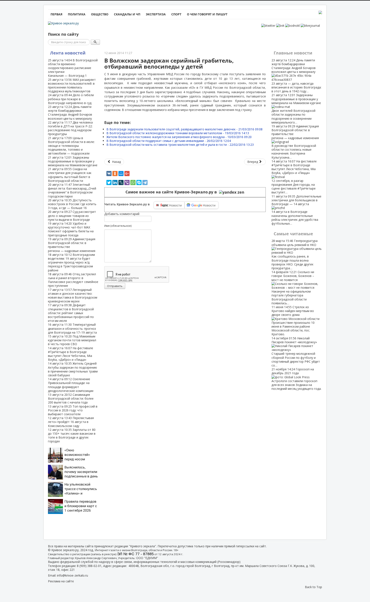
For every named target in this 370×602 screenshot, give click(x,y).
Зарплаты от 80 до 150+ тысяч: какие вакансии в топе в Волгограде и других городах (71, 435)
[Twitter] (109, 182)
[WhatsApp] (133, 182)
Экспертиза (156, 14)
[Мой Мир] (121, 173)
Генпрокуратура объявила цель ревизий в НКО (295, 254)
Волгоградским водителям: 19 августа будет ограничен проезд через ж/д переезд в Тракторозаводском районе (71, 262)
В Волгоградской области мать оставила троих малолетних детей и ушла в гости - (180, 145)
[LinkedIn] (115, 182)
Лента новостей (67, 53)
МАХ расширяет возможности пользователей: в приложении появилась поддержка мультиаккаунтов (72, 85)
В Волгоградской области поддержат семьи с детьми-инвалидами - (168, 141)
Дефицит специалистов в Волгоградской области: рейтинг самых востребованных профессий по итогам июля (71, 313)
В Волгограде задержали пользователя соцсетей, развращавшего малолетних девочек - (184, 129)
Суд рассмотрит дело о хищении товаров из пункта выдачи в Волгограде (72, 215)
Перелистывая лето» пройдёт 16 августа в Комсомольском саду (71, 422)
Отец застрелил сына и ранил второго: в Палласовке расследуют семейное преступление (73, 280)
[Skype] (139, 182)
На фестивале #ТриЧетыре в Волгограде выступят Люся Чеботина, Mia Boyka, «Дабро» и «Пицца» (70, 354)
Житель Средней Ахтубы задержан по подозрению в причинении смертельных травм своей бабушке (73, 369)
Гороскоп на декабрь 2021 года (296, 379)
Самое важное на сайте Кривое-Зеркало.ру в (172, 192)
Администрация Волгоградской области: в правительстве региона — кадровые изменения (71, 245)
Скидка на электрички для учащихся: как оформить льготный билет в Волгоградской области (69, 175)
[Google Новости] (201, 205)
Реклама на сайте (61, 581)
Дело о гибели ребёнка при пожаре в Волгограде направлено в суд (71, 99)
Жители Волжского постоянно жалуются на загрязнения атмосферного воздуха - (179, 137)
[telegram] (145, 182)
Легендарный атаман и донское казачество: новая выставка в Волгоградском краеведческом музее (72, 295)
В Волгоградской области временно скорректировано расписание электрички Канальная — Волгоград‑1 (73, 68)
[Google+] (127, 173)
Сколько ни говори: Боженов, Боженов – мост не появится (293, 287)
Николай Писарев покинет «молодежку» (296, 351)
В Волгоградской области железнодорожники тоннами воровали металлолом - (177, 133)
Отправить (114, 286)
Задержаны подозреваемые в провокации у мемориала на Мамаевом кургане (72, 161)
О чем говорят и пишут (207, 14)
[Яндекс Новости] (169, 205)
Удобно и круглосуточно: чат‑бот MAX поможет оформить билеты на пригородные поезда (71, 229)
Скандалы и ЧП (127, 14)
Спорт (176, 14)
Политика (76, 14)
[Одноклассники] (115, 173)
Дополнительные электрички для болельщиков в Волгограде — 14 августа (296, 209)
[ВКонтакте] (109, 173)
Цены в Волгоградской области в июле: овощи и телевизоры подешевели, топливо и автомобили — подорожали (71, 146)
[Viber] (127, 182)
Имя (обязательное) (117, 226)
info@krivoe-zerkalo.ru (72, 575)
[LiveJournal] (121, 182)
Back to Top (313, 587)
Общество (99, 14)
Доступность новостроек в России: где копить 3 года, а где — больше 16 (72, 204)
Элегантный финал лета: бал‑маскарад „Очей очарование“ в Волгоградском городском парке (72, 190)
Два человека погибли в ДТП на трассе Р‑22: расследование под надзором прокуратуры (70, 128)
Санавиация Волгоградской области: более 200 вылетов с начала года (71, 398)
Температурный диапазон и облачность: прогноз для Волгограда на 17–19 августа (72, 328)
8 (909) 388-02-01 (89, 566)
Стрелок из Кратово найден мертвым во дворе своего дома (293, 320)
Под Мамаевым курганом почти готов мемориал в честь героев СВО (72, 340)
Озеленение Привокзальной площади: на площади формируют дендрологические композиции (70, 385)
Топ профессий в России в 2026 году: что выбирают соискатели (72, 410)
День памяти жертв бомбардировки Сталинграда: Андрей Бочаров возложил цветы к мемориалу (70, 113)
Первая (56, 14)
